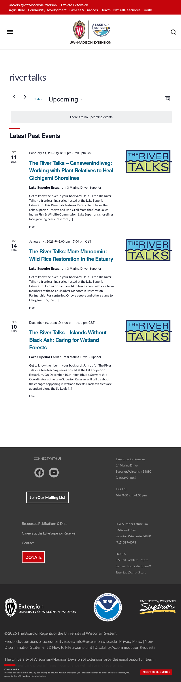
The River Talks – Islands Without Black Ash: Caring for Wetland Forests (67, 339)
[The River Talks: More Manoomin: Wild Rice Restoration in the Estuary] (148, 250)
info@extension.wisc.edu (96, 641)
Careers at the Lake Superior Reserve (48, 533)
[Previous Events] (14, 97)
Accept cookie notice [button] (156, 672)
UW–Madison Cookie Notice (32, 676)
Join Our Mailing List (47, 497)
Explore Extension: (75, 5)
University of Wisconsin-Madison (33, 5)
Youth (147, 10)
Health (105, 10)
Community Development (47, 10)
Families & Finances (84, 10)
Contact (28, 543)
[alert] (91, 117)
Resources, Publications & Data (44, 523)
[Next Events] (25, 97)
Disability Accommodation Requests (124, 647)
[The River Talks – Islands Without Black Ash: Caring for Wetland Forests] (148, 331)
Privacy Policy (130, 641)
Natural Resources (127, 10)
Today (38, 99)
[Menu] (9, 31)
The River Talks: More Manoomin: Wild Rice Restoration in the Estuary (71, 254)
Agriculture (17, 10)
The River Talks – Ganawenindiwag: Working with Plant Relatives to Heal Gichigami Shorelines (71, 170)
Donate (33, 557)
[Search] (173, 31)
